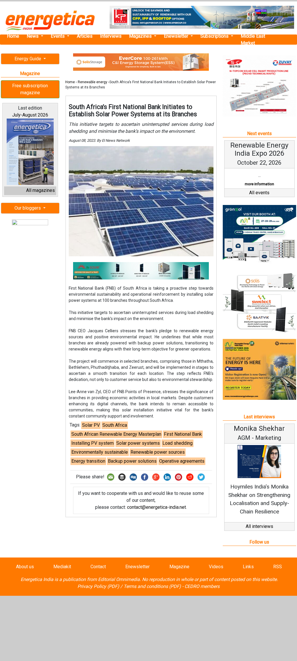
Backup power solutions (132, 461)
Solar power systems (138, 443)
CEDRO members (202, 586)
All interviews (259, 526)
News (33, 36)
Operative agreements (181, 461)
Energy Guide (28, 58)
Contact (98, 566)
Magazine (179, 566)
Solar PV (91, 425)
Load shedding (177, 443)
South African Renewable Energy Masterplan (116, 434)
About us (25, 566)
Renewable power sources (158, 452)
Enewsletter (176, 36)
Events (58, 36)
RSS (277, 566)
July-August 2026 (30, 115)
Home (13, 36)
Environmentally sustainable (99, 452)
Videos (216, 566)
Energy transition (88, 461)
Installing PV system (92, 443)
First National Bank (183, 434)
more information (259, 184)
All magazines (40, 190)
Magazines (141, 36)
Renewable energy (92, 82)
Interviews (111, 36)
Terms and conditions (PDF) (152, 586)
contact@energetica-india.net (156, 507)
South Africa (114, 425)
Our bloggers (28, 208)
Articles (85, 36)
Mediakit (62, 566)
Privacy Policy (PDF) (98, 586)
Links (248, 566)
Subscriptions (215, 36)
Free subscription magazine (30, 89)
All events (259, 192)
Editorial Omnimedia (119, 579)
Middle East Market (253, 39)
